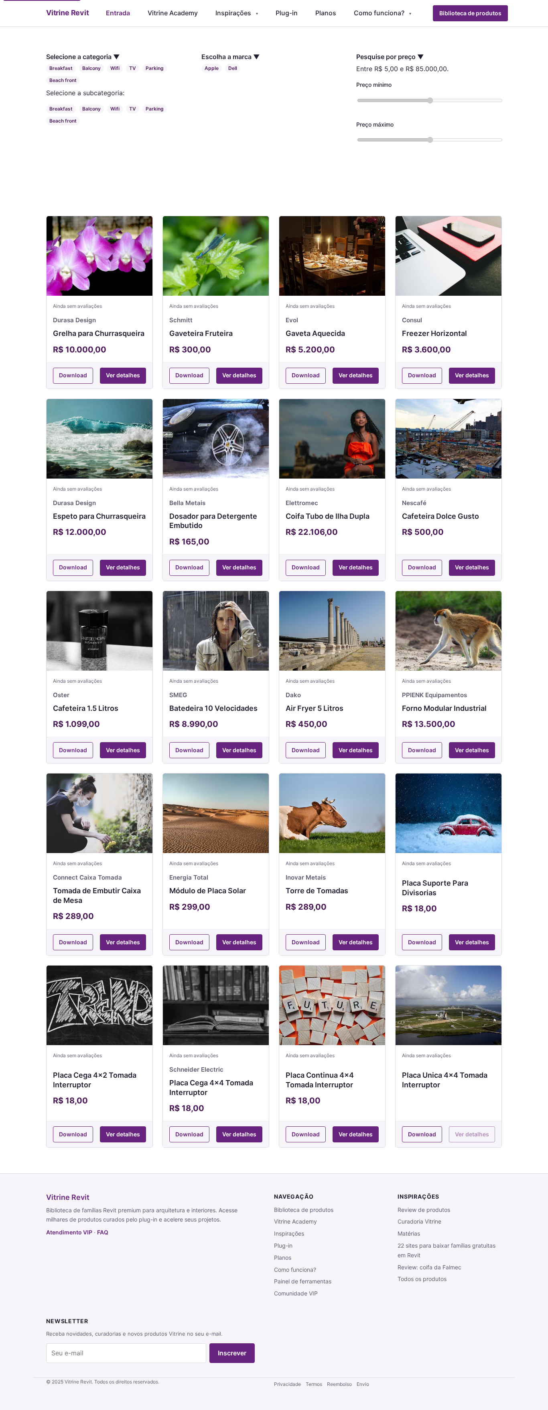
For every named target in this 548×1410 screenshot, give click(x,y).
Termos (314, 1384)
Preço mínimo (374, 84)
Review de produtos (424, 1209)
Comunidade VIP (296, 1293)
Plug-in (287, 13)
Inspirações (233, 13)
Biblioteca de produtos (470, 13)
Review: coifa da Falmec (429, 1267)
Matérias (409, 1233)
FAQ (102, 1232)
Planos (325, 13)
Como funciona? (379, 13)
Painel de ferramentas (302, 1281)
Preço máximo (375, 124)
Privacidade (287, 1384)
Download (73, 375)
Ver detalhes (123, 375)
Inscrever (232, 1353)
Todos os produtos (422, 1278)
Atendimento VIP (69, 1232)
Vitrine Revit (67, 1197)
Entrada (118, 13)
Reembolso (339, 1384)
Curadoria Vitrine (419, 1221)
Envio (363, 1384)
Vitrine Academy (173, 13)
